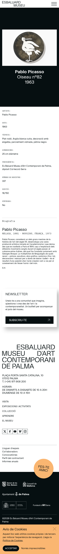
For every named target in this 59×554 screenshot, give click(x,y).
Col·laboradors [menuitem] (10, 451)
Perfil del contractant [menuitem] (13, 458)
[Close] (54, 529)
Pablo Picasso (9, 114)
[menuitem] (5, 402)
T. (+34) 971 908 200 (14, 381)
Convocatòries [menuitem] (9, 455)
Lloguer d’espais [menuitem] (10, 448)
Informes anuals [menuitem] (10, 461)
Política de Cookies (13, 540)
